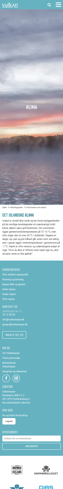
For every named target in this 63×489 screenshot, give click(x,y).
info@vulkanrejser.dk (13, 319)
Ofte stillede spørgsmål (15, 274)
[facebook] (6, 378)
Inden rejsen (8, 289)
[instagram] (16, 378)
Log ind (9, 421)
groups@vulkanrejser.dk (15, 324)
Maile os (12, 335)
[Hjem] (10, 5)
